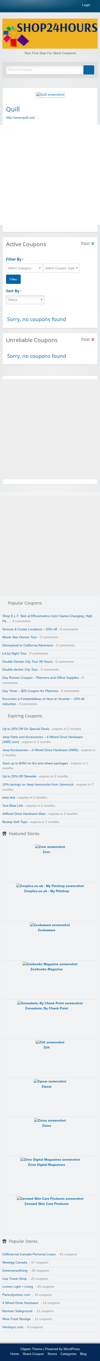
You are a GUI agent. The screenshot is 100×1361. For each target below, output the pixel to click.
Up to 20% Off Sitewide (19, 776)
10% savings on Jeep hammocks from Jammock (37, 784)
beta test (8, 797)
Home (14, 1354)
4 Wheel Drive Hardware (20, 1303)
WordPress (71, 1349)
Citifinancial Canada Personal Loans (29, 1254)
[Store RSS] (92, 108)
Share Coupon (33, 1354)
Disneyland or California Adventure (27, 645)
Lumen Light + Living (17, 1286)
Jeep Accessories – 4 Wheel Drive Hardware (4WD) (40, 750)
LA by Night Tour (14, 653)
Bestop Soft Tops (14, 822)
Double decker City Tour (20, 669)
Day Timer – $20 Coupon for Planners (30, 691)
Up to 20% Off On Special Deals (25, 729)
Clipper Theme (31, 1349)
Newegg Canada (14, 1262)
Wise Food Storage (16, 1319)
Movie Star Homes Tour (19, 637)
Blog (83, 1354)
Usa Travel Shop (14, 1278)
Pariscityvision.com (16, 1295)
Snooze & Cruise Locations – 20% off (29, 629)
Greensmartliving (14, 1270)
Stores (52, 1354)
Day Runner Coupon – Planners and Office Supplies (40, 677)
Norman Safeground (17, 1311)
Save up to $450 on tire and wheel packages (35, 763)
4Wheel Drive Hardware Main (24, 814)
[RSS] (96, 6)
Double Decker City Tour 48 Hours (27, 661)
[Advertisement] (50, 175)
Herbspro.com (12, 1327)
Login (85, 5)
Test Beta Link (12, 805)
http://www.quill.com (20, 117)
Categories (68, 1354)
